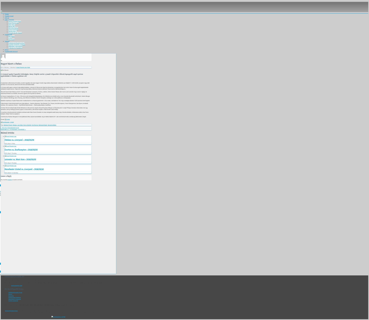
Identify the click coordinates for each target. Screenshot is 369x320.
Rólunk (10, 294)
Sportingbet (11, 39)
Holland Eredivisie (13, 29)
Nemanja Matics (52, 125)
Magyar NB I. (11, 26)
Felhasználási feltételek (14, 297)
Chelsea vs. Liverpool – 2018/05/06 (19, 140)
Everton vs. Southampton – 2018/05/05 (21, 149)
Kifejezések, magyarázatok (15, 46)
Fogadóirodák (8, 34)
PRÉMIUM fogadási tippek (15, 292)
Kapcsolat (11, 296)
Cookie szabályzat (13, 300)
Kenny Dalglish (27, 125)
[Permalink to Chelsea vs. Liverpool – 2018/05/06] (10, 136)
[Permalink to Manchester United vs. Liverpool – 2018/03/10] (10, 165)
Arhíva (6, 50)
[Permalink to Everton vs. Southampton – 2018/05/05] (10, 146)
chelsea (15, 125)
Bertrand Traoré (8, 125)
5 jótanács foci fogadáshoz (15, 48)
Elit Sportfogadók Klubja (58, 5)
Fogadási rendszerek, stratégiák (16, 44)
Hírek (28, 67)
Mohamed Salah (43, 125)
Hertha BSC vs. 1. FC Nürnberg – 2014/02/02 (13, 129)
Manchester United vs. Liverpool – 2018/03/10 (24, 169)
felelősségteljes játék (16, 285)
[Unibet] (7, 119)
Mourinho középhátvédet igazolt (10, 128)
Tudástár (7, 41)
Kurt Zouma (35, 125)
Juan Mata (20, 125)
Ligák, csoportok (9, 20)
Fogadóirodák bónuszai (11, 51)
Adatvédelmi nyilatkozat (14, 299)
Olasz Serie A (12, 24)
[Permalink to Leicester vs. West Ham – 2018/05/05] (10, 156)
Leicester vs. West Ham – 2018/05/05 (20, 159)
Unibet (10, 38)
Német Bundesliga (13, 28)
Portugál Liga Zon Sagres (15, 33)
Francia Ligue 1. (12, 31)
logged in (9, 179)
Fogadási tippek (9, 16)
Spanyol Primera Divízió (14, 21)
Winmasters (11, 36)
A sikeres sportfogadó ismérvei (16, 43)
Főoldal (7, 14)
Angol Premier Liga (13, 23)
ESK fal (7, 18)
